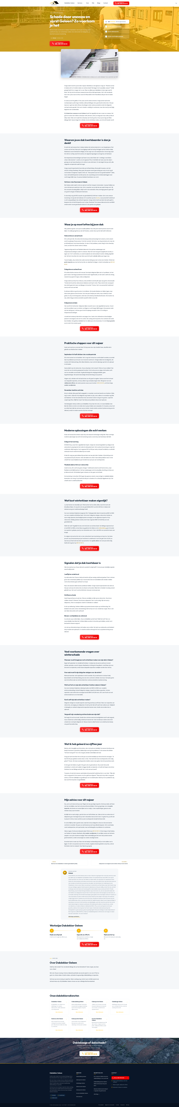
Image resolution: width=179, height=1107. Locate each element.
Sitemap (127, 1105)
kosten (98, 198)
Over (87, 3)
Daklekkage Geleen (80, 1083)
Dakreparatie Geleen (81, 1090)
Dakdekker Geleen (69, 3)
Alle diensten (79, 1096)
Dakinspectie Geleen (81, 1080)
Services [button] (80, 3)
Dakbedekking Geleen (81, 1076)
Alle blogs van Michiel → (74, 916)
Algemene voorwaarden (109, 1105)
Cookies (117, 1105)
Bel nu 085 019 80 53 (119, 1077)
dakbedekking (102, 528)
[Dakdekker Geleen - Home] (54, 3)
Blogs (98, 3)
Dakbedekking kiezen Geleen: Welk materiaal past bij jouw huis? (100, 1083)
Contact (105, 3)
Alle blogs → (97, 1094)
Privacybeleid (101, 1105)
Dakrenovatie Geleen (81, 1086)
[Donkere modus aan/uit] (176, 3)
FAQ (93, 3)
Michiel (54, 38)
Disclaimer (123, 1105)
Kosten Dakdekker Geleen (82, 1093)
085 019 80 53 (100, 383)
